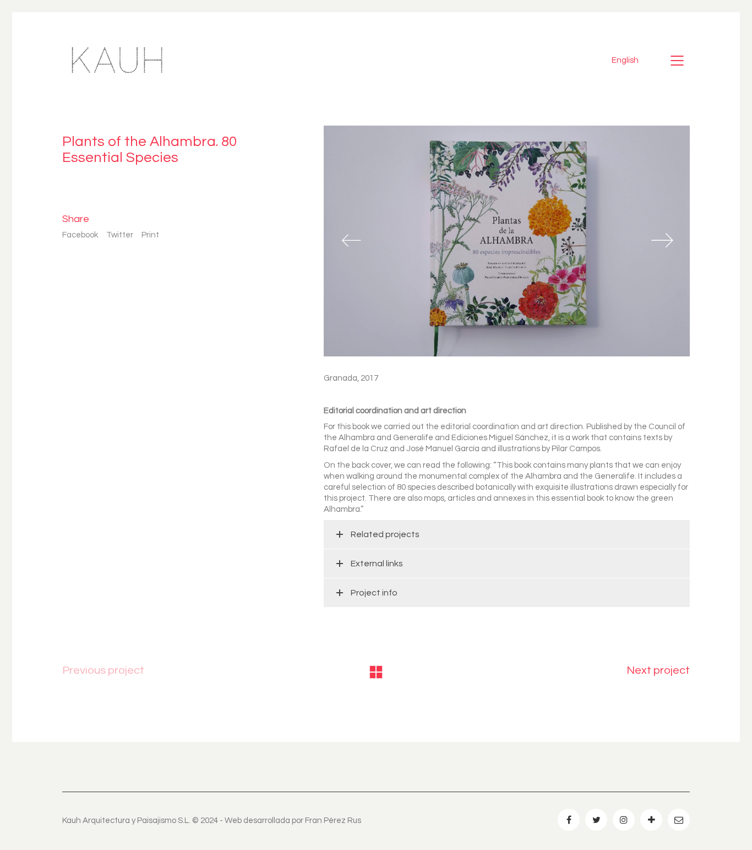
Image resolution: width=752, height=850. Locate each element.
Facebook (80, 235)
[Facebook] (569, 820)
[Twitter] (596, 820)
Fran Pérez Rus (333, 820)
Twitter (119, 235)
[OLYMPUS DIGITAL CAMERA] (507, 241)
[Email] (679, 820)
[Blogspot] (651, 820)
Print (150, 235)
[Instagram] (624, 820)
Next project (658, 670)
